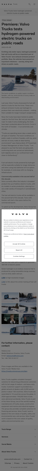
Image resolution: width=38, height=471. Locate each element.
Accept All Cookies (19, 244)
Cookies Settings (19, 256)
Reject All (19, 250)
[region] (19, 235)
